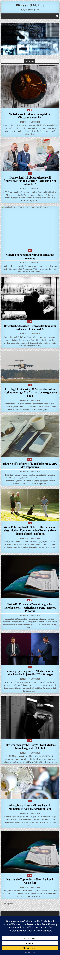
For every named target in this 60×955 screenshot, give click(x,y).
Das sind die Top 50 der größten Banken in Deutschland (30, 880)
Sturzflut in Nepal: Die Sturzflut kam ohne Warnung (30, 256)
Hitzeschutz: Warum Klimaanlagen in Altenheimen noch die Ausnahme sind (30, 806)
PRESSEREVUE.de (30, 5)
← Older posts (7, 904)
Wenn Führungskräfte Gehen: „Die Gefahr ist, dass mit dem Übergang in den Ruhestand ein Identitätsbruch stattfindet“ (30, 530)
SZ (30, 250)
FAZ (30, 173)
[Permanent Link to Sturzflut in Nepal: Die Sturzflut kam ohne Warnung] (30, 227)
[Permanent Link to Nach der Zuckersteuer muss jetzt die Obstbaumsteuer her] (30, 86)
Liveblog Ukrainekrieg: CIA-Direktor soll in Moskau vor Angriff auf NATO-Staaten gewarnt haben (30, 392)
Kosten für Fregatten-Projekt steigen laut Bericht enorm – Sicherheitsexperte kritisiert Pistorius (30, 607)
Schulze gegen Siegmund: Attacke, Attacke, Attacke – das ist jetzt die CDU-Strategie (30, 672)
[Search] (57, 16)
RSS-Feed (23, 122)
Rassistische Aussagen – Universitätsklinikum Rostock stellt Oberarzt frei (30, 327)
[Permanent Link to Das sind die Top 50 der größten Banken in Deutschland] (30, 852)
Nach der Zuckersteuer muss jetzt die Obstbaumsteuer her (30, 115)
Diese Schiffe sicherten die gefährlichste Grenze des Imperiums (30, 465)
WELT (30, 110)
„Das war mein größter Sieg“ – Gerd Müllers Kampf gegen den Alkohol (29, 746)
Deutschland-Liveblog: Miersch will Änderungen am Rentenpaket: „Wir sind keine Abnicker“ (30, 180)
